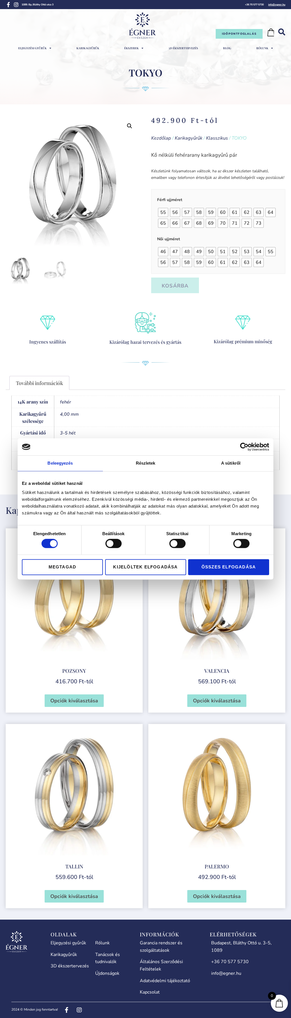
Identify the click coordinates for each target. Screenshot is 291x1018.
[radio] (163, 212)
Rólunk (262, 48)
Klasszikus (217, 138)
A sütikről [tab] (230, 463)
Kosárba (175, 285)
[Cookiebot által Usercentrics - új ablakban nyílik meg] (244, 446)
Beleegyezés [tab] (60, 463)
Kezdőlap (161, 138)
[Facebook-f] (8, 4)
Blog (227, 48)
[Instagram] (16, 4)
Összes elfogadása (228, 566)
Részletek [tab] (145, 463)
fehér (65, 402)
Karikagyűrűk (87, 48)
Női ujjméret (168, 239)
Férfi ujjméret (169, 200)
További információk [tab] (39, 383)
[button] (129, 126)
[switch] (113, 543)
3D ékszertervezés (183, 48)
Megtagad (62, 566)
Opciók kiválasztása (74, 700)
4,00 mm (69, 414)
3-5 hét (68, 433)
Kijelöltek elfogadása (145, 566)
